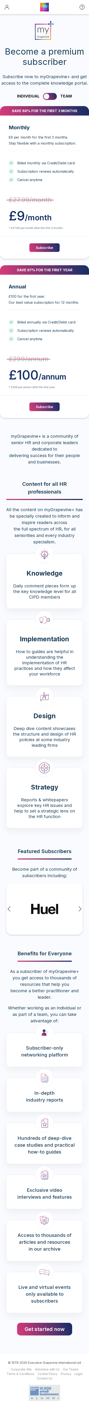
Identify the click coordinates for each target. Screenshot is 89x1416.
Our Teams (70, 1369)
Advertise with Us (47, 1369)
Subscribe (44, 247)
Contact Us (44, 1378)
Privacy (66, 1374)
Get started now (45, 1329)
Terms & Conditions (20, 1374)
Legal (78, 1374)
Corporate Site (21, 1369)
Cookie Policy (47, 1374)
